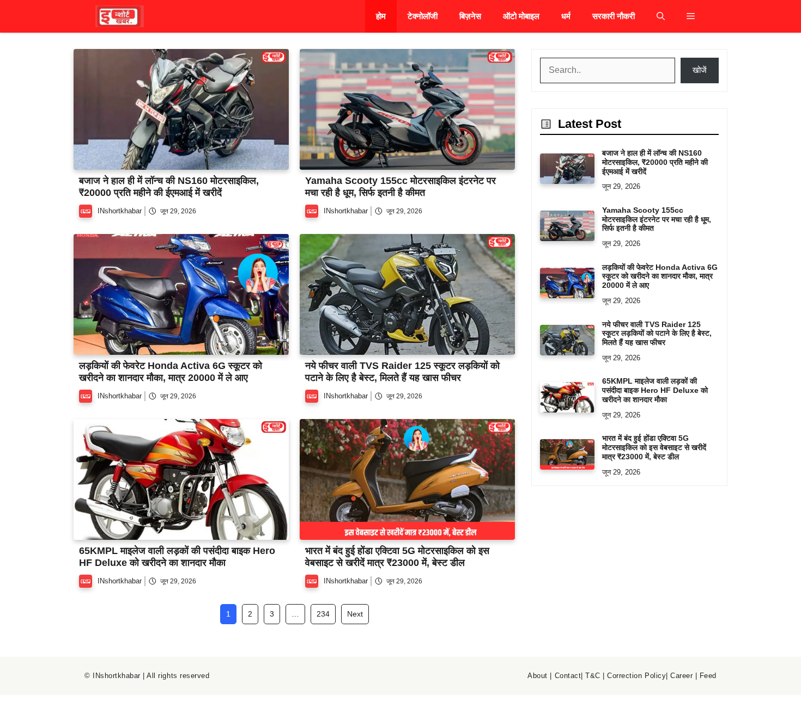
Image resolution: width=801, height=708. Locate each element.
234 (323, 614)
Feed (708, 676)
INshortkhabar (120, 211)
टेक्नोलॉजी (423, 16)
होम (381, 16)
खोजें (700, 70)
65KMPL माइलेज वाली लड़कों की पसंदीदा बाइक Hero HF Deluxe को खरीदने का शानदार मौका (177, 556)
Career (681, 676)
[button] (661, 16)
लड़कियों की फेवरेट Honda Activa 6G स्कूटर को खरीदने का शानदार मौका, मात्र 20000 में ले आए (170, 371)
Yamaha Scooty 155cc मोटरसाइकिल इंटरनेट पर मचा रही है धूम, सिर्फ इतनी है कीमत (400, 186)
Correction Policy (636, 676)
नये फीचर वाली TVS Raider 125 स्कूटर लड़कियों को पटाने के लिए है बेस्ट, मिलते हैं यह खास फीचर (402, 371)
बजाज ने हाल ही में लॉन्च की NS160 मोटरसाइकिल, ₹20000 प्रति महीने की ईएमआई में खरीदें (169, 186)
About (537, 676)
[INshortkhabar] (119, 16)
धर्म (566, 16)
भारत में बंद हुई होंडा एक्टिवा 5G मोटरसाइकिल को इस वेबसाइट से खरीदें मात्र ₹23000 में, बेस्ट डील (397, 556)
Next (355, 614)
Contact (568, 676)
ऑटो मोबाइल (521, 16)
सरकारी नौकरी (613, 16)
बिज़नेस (470, 16)
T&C (592, 676)
